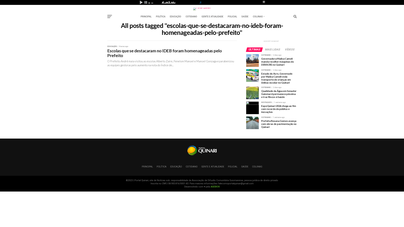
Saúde (244, 16)
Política (160, 16)
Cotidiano (191, 16)
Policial (232, 16)
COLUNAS (258, 16)
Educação (175, 16)
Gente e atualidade (212, 16)
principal (146, 16)
